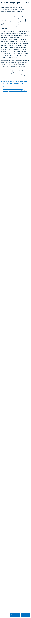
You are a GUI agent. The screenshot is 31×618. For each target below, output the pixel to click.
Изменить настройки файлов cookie (15, 78)
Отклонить (15, 615)
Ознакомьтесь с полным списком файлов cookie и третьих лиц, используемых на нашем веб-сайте (15, 89)
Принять (25, 615)
